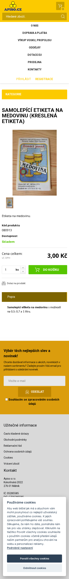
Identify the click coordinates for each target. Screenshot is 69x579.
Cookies (8, 457)
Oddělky (34, 47)
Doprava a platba (34, 32)
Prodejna (34, 62)
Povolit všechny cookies (34, 558)
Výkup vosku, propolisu (35, 40)
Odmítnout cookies (34, 568)
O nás (34, 25)
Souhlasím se (33, 402)
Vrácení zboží (11, 463)
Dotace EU (35, 54)
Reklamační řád (13, 445)
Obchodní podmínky (15, 439)
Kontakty (34, 69)
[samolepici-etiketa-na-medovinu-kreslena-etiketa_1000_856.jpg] (34, 163)
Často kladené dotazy (16, 433)
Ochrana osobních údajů (18, 451)
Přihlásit (23, 79)
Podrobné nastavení (20, 547)
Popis (11, 297)
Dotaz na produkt (16, 283)
